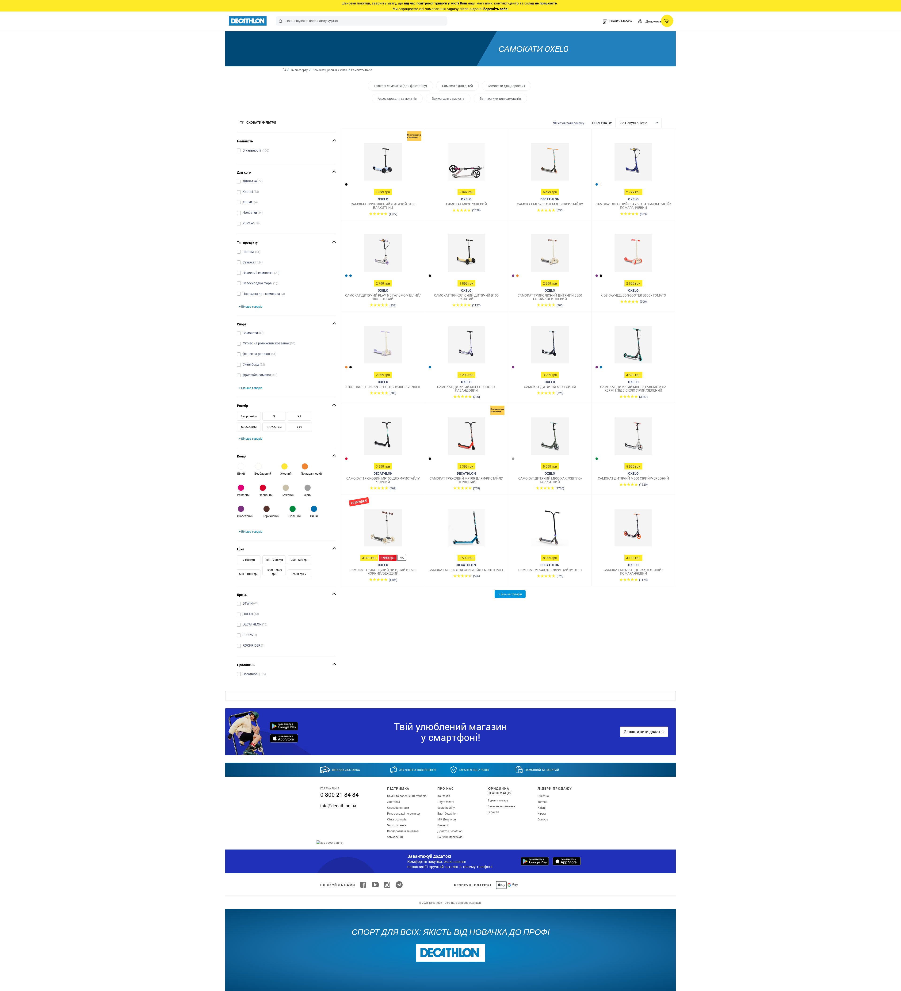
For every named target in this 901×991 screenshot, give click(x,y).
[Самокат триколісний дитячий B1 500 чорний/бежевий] (383, 529)
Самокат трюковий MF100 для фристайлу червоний (466, 480)
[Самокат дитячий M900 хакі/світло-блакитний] (550, 437)
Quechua (543, 796)
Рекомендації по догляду (403, 813)
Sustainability (446, 807)
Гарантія (493, 812)
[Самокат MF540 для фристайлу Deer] (550, 529)
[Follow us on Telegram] (399, 884)
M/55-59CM (248, 427)
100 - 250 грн (274, 560)
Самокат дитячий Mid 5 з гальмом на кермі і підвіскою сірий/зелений (633, 388)
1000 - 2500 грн (274, 572)
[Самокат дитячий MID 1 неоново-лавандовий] (466, 346)
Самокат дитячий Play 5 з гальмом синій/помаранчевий (633, 206)
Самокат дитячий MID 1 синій (550, 387)
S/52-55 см (274, 427)
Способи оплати (398, 807)
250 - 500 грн (299, 560)
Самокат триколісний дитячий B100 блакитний (383, 206)
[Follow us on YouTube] (375, 884)
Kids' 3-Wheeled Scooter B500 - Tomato (633, 295)
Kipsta (542, 813)
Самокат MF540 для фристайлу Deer (550, 570)
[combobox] (361, 21)
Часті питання (396, 825)
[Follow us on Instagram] (387, 884)
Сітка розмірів (396, 819)
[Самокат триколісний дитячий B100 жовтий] (466, 254)
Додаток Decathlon (449, 831)
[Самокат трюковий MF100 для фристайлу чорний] (383, 437)
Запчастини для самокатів (500, 98)
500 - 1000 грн (248, 574)
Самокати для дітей (457, 86)
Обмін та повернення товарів (407, 796)
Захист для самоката (448, 98)
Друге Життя (445, 802)
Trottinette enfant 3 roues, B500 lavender (383, 387)
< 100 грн (249, 560)
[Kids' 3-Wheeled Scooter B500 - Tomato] (633, 254)
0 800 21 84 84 (339, 794)
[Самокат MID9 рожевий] (466, 163)
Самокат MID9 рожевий (466, 204)
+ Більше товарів (250, 306)
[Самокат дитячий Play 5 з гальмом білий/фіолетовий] (383, 254)
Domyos (543, 819)
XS (299, 416)
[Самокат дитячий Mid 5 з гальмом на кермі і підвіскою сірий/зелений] (633, 346)
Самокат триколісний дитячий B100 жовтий (466, 297)
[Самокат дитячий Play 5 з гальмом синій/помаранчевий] (633, 163)
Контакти (443, 796)
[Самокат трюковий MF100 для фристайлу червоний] (466, 437)
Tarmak (542, 802)
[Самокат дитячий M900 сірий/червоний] (633, 437)
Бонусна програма (449, 837)
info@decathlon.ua (338, 805)
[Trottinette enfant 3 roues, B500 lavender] (383, 346)
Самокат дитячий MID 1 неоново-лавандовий (466, 388)
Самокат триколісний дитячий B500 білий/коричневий (550, 297)
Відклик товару (498, 800)
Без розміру (249, 416)
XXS (299, 427)
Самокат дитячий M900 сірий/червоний (633, 478)
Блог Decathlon (447, 813)
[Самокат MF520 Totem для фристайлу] (550, 163)
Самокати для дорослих (506, 86)
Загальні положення (501, 806)
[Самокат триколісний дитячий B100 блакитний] (383, 163)
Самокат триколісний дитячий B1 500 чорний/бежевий (382, 571)
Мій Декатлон (446, 819)
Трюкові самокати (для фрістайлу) (400, 86)
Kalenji (542, 807)
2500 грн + (299, 574)
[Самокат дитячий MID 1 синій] (550, 346)
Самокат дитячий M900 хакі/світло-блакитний (550, 480)
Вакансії (442, 825)
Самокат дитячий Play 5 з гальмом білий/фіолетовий (383, 297)
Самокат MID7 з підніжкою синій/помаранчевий (633, 571)
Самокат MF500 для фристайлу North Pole (466, 570)
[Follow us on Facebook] (363, 884)
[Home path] (286, 70)
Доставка (393, 802)
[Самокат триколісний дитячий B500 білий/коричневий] (550, 254)
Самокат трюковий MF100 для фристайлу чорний (383, 480)
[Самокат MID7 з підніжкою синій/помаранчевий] (633, 529)
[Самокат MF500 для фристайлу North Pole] (466, 529)
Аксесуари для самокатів (397, 98)
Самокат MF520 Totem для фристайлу (550, 204)
